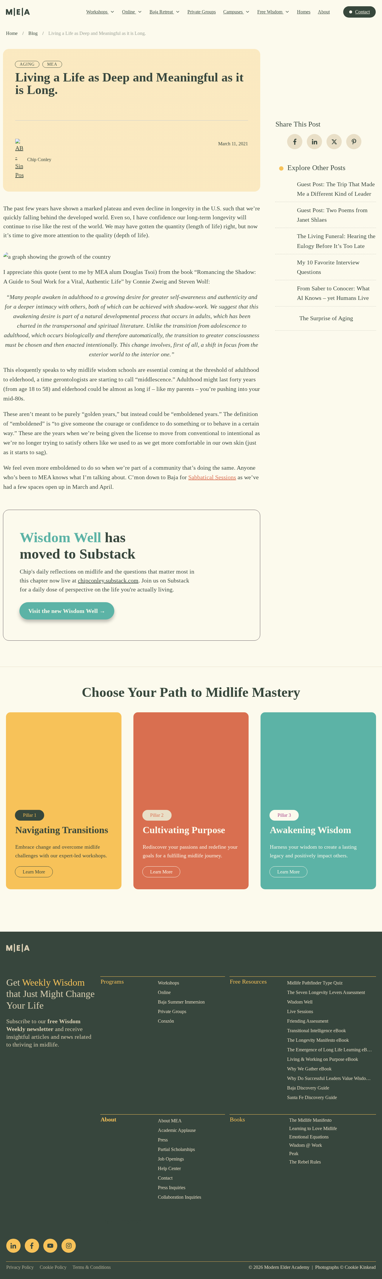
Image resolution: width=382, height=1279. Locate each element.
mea (52, 64)
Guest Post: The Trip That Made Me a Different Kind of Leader (325, 189)
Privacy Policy (20, 1267)
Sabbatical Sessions (212, 477)
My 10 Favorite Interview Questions (325, 267)
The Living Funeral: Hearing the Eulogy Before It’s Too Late (325, 241)
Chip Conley (39, 159)
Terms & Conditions (89, 1267)
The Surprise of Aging (325, 318)
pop (105, 1214)
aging (27, 64)
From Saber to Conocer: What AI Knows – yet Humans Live (325, 293)
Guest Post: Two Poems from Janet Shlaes (325, 215)
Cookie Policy (50, 1267)
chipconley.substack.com (108, 580)
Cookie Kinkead (360, 1267)
